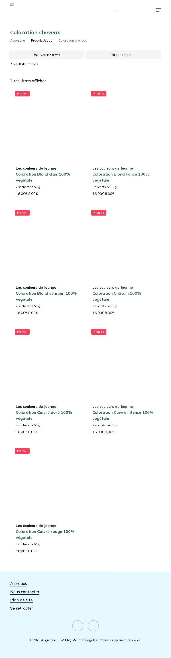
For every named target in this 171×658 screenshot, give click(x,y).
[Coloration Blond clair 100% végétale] (47, 123)
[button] (158, 10)
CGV (60, 640)
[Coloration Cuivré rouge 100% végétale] (47, 480)
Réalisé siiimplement (113, 640)
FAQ (68, 640)
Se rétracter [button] (21, 608)
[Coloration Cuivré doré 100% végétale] (47, 361)
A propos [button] (18, 583)
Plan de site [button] (21, 599)
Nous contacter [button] (24, 591)
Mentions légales (85, 640)
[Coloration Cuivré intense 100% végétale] (123, 361)
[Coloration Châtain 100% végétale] (123, 242)
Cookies (134, 640)
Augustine (17, 40)
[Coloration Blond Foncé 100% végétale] (123, 123)
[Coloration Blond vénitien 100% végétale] (47, 242)
